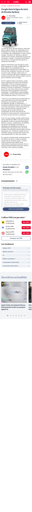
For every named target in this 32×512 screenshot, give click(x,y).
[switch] (26, 2)
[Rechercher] (5, 2)
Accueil (3, 5)
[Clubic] (16, 2)
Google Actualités (9, 167)
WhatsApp (6, 169)
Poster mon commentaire (16, 209)
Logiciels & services (13, 5)
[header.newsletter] (8, 2)
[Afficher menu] (2, 1)
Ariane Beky (12, 16)
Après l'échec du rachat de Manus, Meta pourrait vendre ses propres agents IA (13, 307)
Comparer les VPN (16, 238)
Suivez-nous (8, 23)
